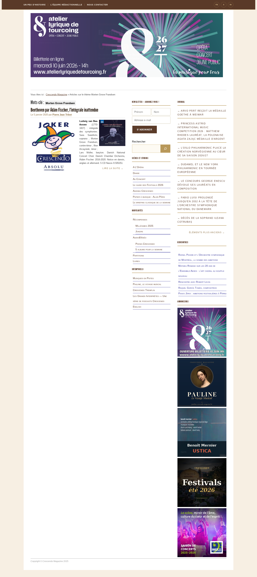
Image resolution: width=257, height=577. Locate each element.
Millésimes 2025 (144, 225)
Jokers (139, 231)
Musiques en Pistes (143, 278)
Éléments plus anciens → (207, 232)
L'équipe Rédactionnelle (66, 5)
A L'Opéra (138, 167)
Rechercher (138, 141)
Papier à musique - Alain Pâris (149, 196)
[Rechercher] (165, 149)
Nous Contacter (97, 5)
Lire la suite (112, 168)
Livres (136, 261)
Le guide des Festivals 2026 (148, 185)
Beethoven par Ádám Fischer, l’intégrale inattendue (65, 110)
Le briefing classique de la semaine (151, 202)
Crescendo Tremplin (144, 290)
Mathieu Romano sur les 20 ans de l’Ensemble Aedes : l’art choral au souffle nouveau (201, 270)
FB (217, 5)
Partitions (138, 255)
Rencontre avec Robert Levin (194, 281)
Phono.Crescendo (145, 243)
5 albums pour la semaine (148, 249)
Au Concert (139, 179)
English (137, 306)
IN (230, 5)
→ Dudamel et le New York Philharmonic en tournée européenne (197, 168)
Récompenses (140, 219)
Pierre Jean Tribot (62, 114)
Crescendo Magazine (56, 94)
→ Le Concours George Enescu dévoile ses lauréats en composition (201, 185)
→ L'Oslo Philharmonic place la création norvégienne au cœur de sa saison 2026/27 (201, 152)
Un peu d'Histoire (35, 5)
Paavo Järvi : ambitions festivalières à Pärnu (202, 293)
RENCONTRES (182, 242)
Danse (136, 173)
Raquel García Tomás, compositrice (197, 287)
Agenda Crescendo (143, 190)
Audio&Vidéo (139, 237)
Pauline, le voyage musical (147, 284)
